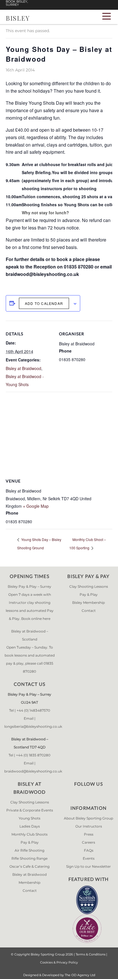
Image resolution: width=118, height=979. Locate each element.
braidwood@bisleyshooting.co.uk (33, 771)
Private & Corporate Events (29, 810)
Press (88, 834)
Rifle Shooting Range (29, 858)
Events (89, 858)
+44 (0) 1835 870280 (33, 755)
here (46, 618)
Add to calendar (44, 303)
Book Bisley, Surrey (17, 3)
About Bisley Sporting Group (88, 818)
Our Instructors (88, 826)
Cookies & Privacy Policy (59, 962)
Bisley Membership (88, 602)
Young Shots (29, 818)
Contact (89, 610)
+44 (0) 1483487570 (33, 710)
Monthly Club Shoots (29, 834)
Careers (88, 842)
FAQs (88, 850)
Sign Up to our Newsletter (88, 866)
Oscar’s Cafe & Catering (29, 866)
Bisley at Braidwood (23, 368)
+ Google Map (36, 506)
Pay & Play (89, 594)
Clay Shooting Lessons (88, 586)
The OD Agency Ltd (80, 975)
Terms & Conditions (90, 954)
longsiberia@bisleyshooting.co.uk (33, 726)
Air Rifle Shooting (29, 850)
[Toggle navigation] (107, 16)
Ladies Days (29, 826)
